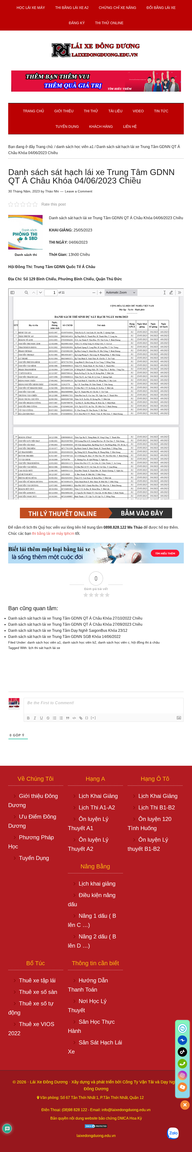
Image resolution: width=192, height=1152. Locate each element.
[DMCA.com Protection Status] (96, 1127)
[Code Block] (74, 718)
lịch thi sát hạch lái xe (44, 648)
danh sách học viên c (113, 642)
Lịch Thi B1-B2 (156, 807)
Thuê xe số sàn (38, 992)
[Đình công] (48, 718)
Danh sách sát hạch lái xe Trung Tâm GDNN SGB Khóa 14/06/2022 (64, 637)
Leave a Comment (78, 191)
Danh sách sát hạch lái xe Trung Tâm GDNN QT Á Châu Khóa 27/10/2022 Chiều (75, 618)
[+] (93, 717)
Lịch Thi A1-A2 (97, 807)
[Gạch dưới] (41, 718)
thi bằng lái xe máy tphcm (53, 533)
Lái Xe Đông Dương (49, 1082)
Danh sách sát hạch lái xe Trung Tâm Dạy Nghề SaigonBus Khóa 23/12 (67, 631)
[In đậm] (28, 718)
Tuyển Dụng (34, 858)
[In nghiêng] (35, 718)
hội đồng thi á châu (145, 642)
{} (87, 717)
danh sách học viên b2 (79, 642)
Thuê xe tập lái (37, 980)
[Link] (81, 718)
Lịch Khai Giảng (98, 796)
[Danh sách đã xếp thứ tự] (54, 718)
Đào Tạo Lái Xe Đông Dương (96, 50)
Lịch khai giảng (97, 883)
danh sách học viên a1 (44, 642)
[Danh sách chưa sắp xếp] (61, 718)
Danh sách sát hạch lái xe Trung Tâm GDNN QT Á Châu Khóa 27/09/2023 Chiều (75, 624)
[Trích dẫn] (67, 718)
